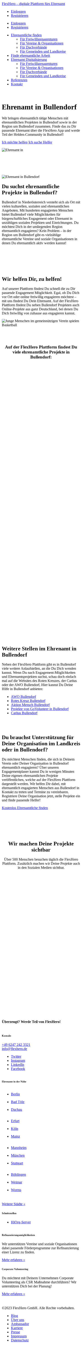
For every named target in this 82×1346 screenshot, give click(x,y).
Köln (14, 1129)
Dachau (16, 1109)
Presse (15, 1332)
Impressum (19, 1336)
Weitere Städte (12, 1204)
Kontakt (17, 84)
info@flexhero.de (14, 1049)
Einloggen (18, 11)
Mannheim (18, 1148)
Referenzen (19, 80)
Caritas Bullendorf (24, 713)
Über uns (17, 1320)
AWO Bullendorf (23, 697)
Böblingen (18, 1174)
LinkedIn (17, 1065)
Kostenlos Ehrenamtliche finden (25, 808)
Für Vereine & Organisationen (41, 43)
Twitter (16, 1056)
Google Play (41, 369)
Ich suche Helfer (40, 142)
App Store (41, 380)
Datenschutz (20, 1340)
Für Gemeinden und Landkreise (43, 51)
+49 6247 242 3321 (16, 1045)
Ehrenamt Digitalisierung (29, 60)
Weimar (16, 1182)
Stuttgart (17, 1163)
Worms (16, 1190)
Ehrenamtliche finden (26, 35)
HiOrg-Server (21, 1222)
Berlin (15, 1094)
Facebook (18, 1069)
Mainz (15, 1136)
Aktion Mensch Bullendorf (30, 705)
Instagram (18, 1060)
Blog (14, 1316)
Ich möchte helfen (15, 142)
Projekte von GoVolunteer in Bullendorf (40, 709)
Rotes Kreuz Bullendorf (28, 701)
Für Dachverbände (33, 47)
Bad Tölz (17, 1102)
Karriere (17, 1328)
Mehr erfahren (12, 1260)
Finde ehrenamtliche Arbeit (30, 55)
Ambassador (20, 1324)
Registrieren (19, 15)
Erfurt (15, 1121)
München (18, 1155)
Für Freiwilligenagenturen (38, 39)
